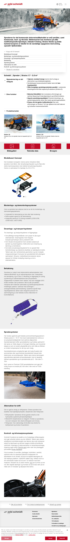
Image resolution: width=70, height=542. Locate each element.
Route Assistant (17, 449)
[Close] (67, 530)
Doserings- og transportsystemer (14, 58)
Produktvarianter (12, 111)
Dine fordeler (11, 94)
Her (31, 463)
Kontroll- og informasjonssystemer (15, 67)
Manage (7, 538)
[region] (35, 534)
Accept (50, 538)
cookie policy (32, 535)
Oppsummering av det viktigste (14, 80)
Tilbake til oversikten (12, 70)
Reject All (62, 538)
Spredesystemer (9, 63)
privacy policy (19, 535)
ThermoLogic (22, 447)
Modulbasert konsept (10, 54)
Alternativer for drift (10, 65)
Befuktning (7, 60)
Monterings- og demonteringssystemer (16, 56)
